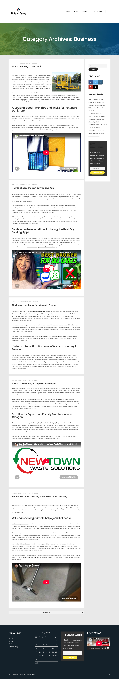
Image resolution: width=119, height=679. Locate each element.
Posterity (33, 674)
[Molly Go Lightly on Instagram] (100, 82)
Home (11, 638)
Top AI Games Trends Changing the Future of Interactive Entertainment (98, 102)
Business (34, 63)
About (11, 641)
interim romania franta (39, 312)
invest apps (56, 194)
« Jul (36, 663)
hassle (43, 430)
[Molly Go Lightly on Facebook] (91, 82)
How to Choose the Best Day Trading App (33, 187)
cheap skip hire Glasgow (32, 390)
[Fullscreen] (108, 648)
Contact (11, 644)
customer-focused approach (27, 557)
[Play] (89, 648)
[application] (98, 643)
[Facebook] (108, 11)
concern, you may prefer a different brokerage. (42, 247)
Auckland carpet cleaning (20, 524)
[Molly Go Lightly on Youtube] (91, 87)
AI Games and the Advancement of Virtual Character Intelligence (97, 116)
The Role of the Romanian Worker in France (34, 305)
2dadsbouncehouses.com (41, 88)
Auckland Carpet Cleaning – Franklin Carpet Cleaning (39, 496)
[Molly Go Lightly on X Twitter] (95, 82)
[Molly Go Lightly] (18, 11)
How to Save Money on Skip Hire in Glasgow (34, 383)
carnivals (27, 119)
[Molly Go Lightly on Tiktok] (95, 87)
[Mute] (105, 648)
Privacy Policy (13, 647)
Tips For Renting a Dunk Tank (26, 66)
